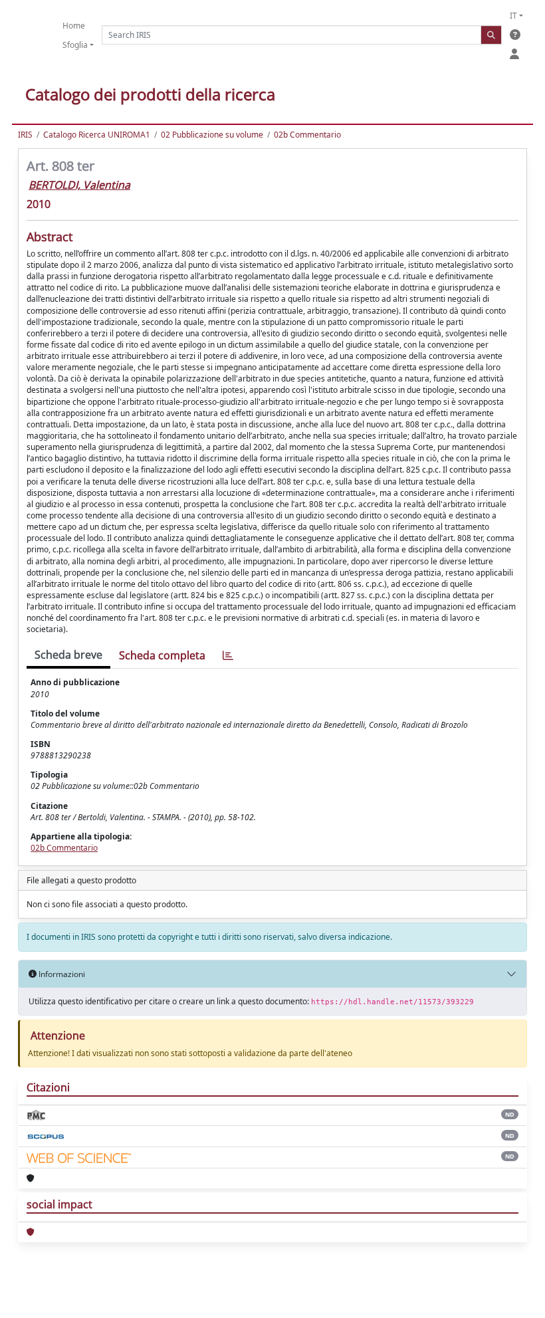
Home (73, 25)
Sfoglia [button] (75, 45)
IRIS (25, 134)
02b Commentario (307, 134)
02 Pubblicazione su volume (212, 134)
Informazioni (61, 974)
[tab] (228, 655)
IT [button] (513, 15)
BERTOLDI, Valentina (79, 184)
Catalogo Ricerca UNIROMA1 (96, 134)
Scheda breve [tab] (68, 654)
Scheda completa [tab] (162, 655)
